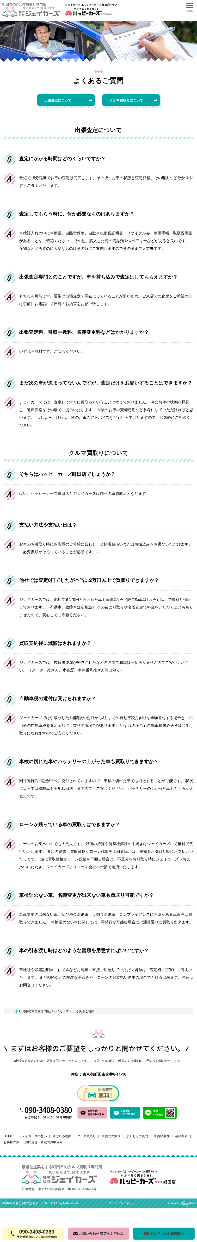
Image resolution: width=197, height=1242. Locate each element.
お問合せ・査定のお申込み (43, 1142)
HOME (8, 1136)
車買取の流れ (111, 1136)
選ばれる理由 (62, 1136)
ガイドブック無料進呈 (167, 1233)
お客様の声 (11, 1142)
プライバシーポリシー (123, 1203)
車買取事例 (161, 1136)
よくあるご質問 (137, 1136)
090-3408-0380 (48, 1109)
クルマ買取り (86, 1136)
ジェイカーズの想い (33, 1136)
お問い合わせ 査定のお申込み (101, 1233)
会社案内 (181, 1136)
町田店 (169, 1182)
